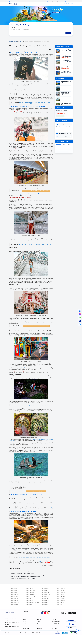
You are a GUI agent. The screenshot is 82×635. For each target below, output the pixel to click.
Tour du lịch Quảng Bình (30, 590)
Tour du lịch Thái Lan (14, 600)
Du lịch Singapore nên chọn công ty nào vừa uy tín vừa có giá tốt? (35, 557)
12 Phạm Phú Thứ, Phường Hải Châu (12, 626)
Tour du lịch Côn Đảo (14, 598)
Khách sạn (32, 3)
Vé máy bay (22, 3)
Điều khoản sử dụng (26, 628)
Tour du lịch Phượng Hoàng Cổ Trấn (32, 602)
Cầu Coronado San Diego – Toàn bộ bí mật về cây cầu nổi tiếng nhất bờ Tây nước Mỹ (27, 575)
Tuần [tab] (58, 144)
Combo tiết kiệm (40, 628)
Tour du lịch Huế (44, 590)
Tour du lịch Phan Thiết (15, 594)
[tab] (64, 124)
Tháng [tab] (64, 144)
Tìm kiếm (68, 33)
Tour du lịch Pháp (45, 604)
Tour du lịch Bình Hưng (46, 594)
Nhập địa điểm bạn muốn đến (18, 27)
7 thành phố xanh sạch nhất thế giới (66, 104)
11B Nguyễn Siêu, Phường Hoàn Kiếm (12, 622)
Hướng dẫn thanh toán (56, 621)
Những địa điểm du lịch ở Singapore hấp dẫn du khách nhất (65, 93)
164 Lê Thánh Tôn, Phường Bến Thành (12, 618)
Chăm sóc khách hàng (56, 623)
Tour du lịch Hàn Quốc (61, 600)
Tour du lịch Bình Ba (60, 594)
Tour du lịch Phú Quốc (61, 596)
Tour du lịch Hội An (14, 592)
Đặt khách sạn (39, 623)
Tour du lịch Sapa (14, 590)
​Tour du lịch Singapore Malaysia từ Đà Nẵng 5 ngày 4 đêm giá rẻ (36, 325)
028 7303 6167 (69, 3)
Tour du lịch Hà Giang (45, 588)
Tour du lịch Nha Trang (61, 592)
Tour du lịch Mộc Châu (61, 588)
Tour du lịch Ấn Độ (60, 602)
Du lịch (27, 3)
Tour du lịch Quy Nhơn (30, 592)
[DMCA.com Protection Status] (73, 632)
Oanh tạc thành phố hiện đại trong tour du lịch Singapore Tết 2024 (35, 244)
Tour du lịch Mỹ (59, 604)
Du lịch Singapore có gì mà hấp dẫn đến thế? (35, 405)
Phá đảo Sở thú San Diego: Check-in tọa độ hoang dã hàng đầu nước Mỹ (24, 578)
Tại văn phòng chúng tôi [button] (63, 133)
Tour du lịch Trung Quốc (15, 602)
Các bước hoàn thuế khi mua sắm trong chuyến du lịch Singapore (66, 82)
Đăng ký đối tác (54, 628)
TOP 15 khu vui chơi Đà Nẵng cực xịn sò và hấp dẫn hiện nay (22, 571)
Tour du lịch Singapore (61, 598)
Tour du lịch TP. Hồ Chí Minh (31, 596)
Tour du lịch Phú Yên (45, 592)
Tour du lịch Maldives (14, 604)
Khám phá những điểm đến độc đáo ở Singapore (66, 99)
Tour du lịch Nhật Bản (45, 600)
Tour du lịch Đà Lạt (29, 598)
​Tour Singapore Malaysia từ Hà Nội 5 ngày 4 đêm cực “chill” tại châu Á (36, 190)
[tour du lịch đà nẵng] (41, 15)
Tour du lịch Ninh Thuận (30, 594)
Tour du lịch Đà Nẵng (60, 590)
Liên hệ (24, 621)
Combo (39, 3)
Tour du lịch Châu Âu (29, 604)
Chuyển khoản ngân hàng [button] (63, 136)
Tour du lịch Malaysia (30, 600)
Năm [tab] (69, 144)
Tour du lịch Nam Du (14, 596)
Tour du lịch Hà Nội (14, 588)
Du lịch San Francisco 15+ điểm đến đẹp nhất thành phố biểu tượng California (25, 576)
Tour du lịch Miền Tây (45, 598)
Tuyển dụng (54, 619)
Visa (36, 3)
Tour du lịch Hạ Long (29, 588)
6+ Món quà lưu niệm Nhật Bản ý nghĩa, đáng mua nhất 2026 (22, 573)
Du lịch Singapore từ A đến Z (66, 87)
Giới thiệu (24, 619)
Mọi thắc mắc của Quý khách (61, 110)
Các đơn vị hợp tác (26, 623)
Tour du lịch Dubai (45, 602)
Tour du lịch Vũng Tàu (45, 596)
